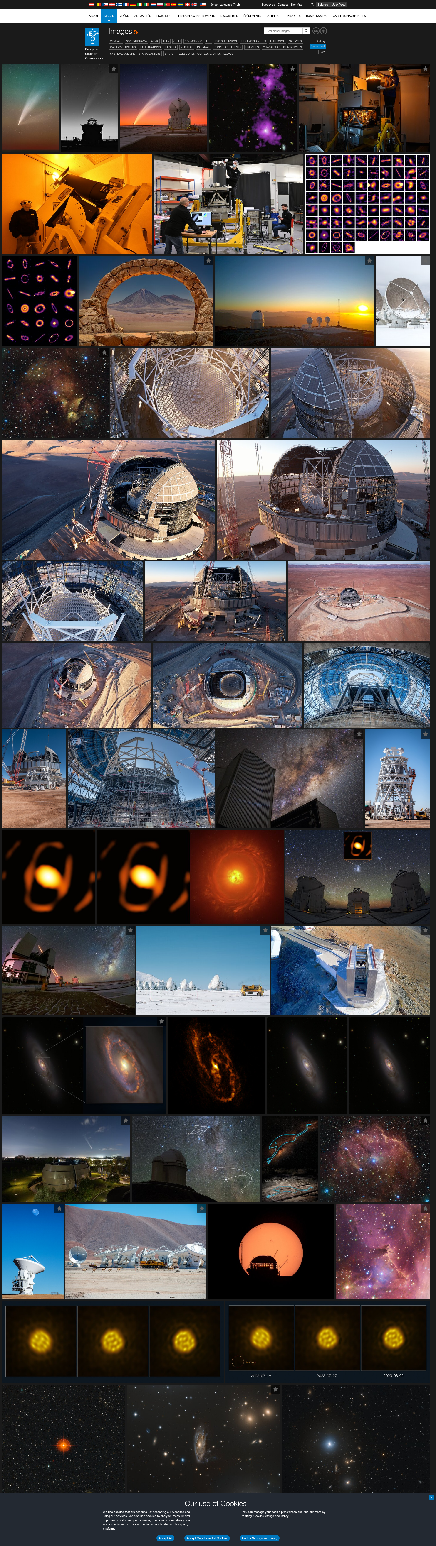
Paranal (203, 47)
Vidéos (124, 15)
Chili (177, 41)
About (93, 15)
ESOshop (163, 15)
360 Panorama (136, 41)
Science (323, 4)
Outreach (274, 15)
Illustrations (150, 47)
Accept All (165, 1538)
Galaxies (295, 41)
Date (322, 52)
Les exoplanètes (253, 41)
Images (109, 15)
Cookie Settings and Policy (259, 1538)
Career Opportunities (349, 15)
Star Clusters (150, 53)
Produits (294, 15)
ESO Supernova (226, 41)
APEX (166, 41)
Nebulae (187, 47)
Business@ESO (316, 15)
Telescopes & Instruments (195, 15)
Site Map (296, 4)
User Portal (339, 4)
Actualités (142, 15)
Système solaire (122, 53)
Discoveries (229, 15)
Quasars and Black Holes (282, 47)
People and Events (227, 47)
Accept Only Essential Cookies (207, 1538)
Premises (252, 47)
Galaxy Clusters (123, 47)
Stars (169, 53)
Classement (318, 46)
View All (116, 41)
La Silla (170, 47)
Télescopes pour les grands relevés (205, 53)
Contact (283, 4)
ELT (208, 41)
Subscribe (268, 4)
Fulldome (277, 41)
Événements (252, 15)
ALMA (155, 41)
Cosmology (193, 41)
